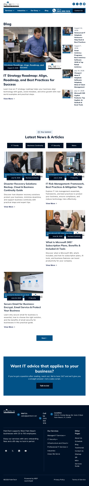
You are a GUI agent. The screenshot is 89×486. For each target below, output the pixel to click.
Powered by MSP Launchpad (31, 480)
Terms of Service (79, 480)
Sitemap (78, 454)
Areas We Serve (53, 454)
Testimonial (79, 448)
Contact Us (79, 10)
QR (76, 457)
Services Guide (78, 465)
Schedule (78, 441)
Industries (21, 10)
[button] (10, 10)
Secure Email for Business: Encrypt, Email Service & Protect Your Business (22, 307)
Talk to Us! (44, 386)
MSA (76, 460)
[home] (11, 4)
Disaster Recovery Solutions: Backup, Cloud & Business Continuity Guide (20, 187)
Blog (46, 10)
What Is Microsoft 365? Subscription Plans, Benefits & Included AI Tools (63, 245)
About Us (78, 438)
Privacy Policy (59, 480)
